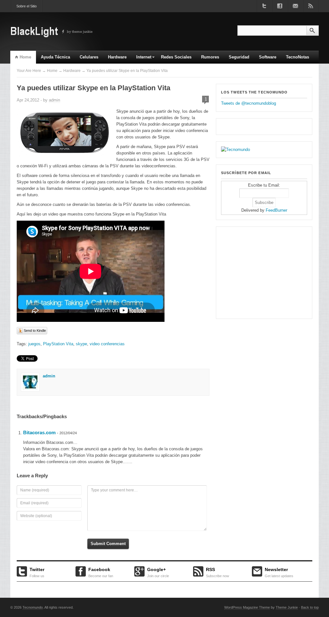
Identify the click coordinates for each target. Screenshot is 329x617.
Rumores (210, 57)
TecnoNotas (297, 57)
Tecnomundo (32, 607)
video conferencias (107, 343)
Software (267, 57)
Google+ (158, 572)
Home (25, 57)
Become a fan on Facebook (280, 6)
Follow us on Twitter (264, 6)
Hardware (117, 57)
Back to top (310, 607)
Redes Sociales (176, 57)
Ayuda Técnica (55, 57)
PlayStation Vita (58, 343)
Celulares (89, 57)
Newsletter (279, 572)
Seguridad (239, 57)
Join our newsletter (295, 6)
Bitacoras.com (39, 432)
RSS (217, 572)
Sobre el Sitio (26, 6)
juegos (34, 343)
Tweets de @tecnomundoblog (248, 103)
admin (54, 100)
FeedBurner (276, 210)
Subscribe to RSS (310, 6)
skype (81, 343)
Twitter (37, 572)
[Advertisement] (261, 272)
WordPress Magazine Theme (247, 607)
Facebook (100, 572)
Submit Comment (108, 543)
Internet (141, 59)
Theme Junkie (287, 607)
